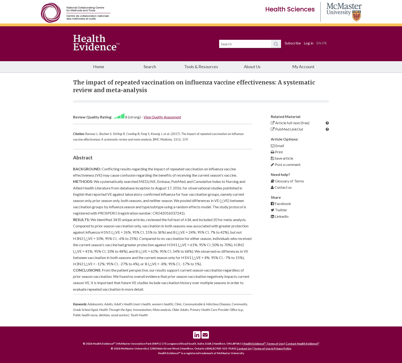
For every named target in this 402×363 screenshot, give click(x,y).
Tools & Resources (201, 66)
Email (279, 145)
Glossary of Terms (289, 181)
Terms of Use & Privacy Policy (272, 348)
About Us (252, 66)
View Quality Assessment (162, 117)
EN (319, 43)
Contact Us (244, 348)
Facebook (282, 203)
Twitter (280, 210)
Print (278, 152)
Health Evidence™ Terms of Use (263, 343)
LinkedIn (281, 216)
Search (150, 66)
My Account (303, 66)
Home (98, 66)
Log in (308, 43)
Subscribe (293, 43)
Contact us (283, 187)
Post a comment (287, 164)
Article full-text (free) (292, 123)
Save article (283, 158)
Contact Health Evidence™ (302, 343)
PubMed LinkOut (289, 129)
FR (324, 43)
